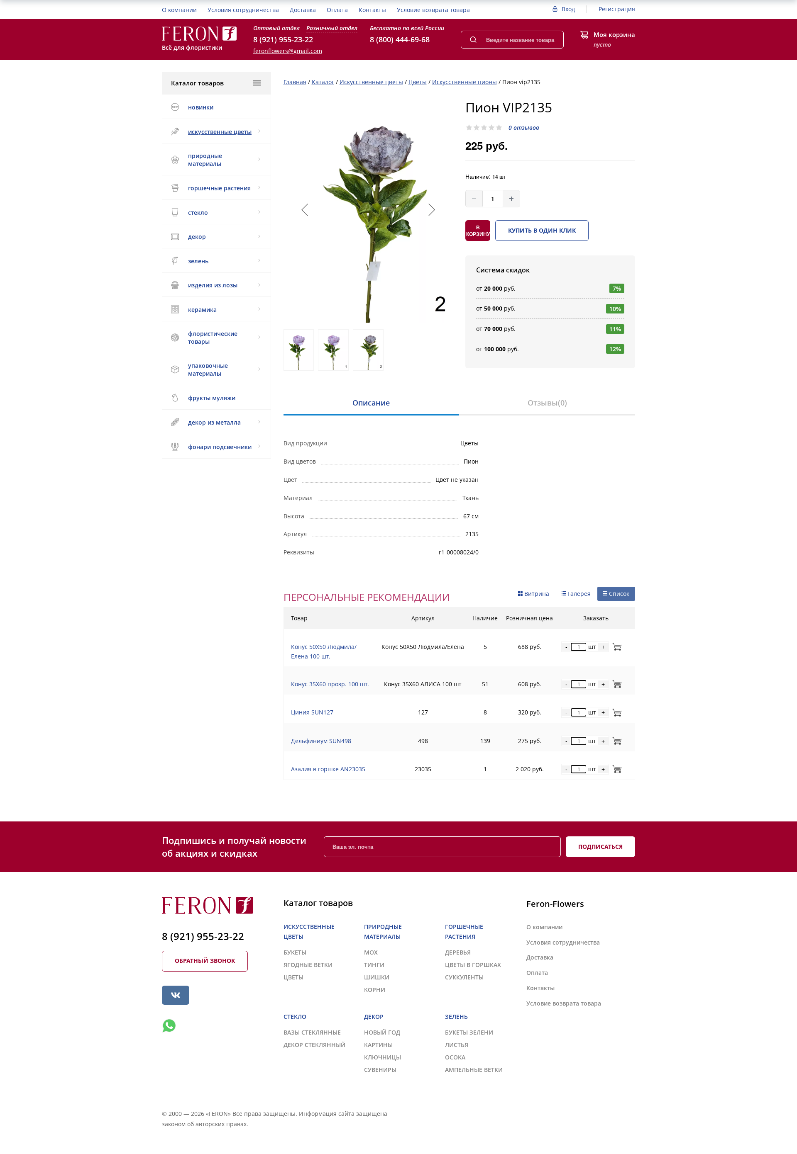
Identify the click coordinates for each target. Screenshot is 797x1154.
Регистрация (617, 9)
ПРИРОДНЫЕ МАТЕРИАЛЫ (205, 160)
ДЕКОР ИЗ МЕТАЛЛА (214, 422)
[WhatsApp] (169, 1026)
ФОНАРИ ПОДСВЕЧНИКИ (220, 447)
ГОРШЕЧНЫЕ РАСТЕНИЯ (219, 188)
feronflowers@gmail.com (287, 51)
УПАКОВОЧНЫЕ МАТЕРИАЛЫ (208, 369)
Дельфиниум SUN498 (321, 741)
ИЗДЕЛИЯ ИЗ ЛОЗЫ (212, 285)
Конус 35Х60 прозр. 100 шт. (330, 684)
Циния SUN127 (312, 712)
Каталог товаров (197, 83)
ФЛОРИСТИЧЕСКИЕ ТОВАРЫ (212, 337)
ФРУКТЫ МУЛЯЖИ (211, 398)
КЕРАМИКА (202, 309)
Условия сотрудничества (243, 10)
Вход (568, 9)
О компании (179, 10)
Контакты (372, 10)
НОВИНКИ (200, 107)
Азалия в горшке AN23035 (328, 769)
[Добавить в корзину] (615, 647)
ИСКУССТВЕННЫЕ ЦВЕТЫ (220, 132)
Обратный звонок (205, 961)
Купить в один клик (542, 230)
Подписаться (600, 846)
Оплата (337, 10)
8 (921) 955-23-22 (283, 39)
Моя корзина (614, 34)
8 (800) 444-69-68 (400, 39)
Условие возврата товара (433, 10)
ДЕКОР (197, 237)
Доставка (303, 10)
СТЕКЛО (198, 212)
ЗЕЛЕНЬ (198, 261)
